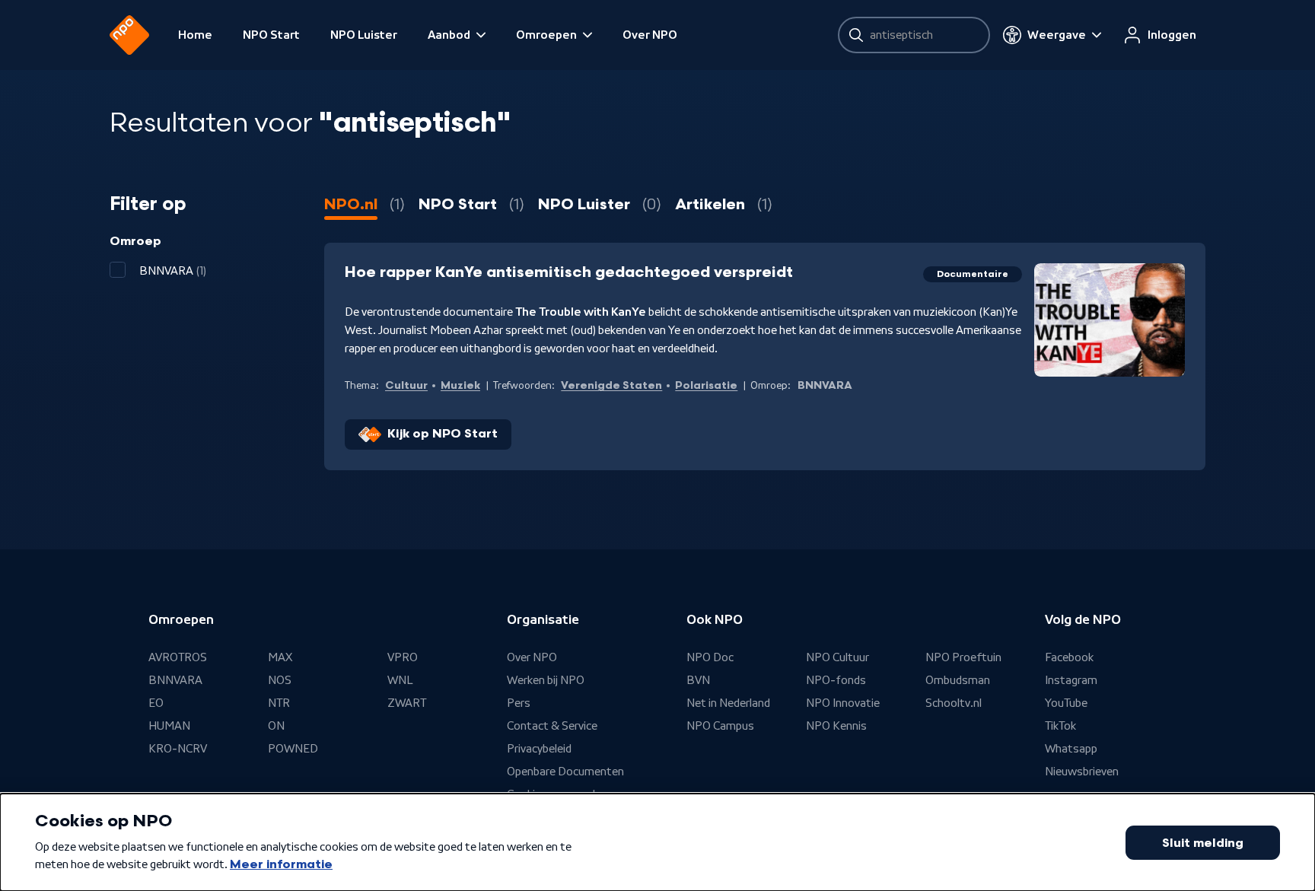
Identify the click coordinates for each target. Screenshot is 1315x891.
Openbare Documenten (565, 771)
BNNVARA (175, 680)
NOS (279, 680)
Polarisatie (706, 385)
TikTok (1060, 726)
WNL (400, 680)
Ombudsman (957, 680)
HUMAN (169, 726)
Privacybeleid (539, 749)
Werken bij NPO (545, 680)
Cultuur (406, 385)
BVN (698, 680)
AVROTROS (177, 657)
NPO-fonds (836, 680)
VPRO (402, 657)
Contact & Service (552, 726)
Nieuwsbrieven (1082, 771)
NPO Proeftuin (963, 657)
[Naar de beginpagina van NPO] (129, 35)
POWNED (293, 749)
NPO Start (271, 35)
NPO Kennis (836, 726)
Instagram (1071, 680)
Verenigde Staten (611, 385)
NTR (279, 703)
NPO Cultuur (837, 657)
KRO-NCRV (177, 749)
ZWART (406, 703)
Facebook (1069, 657)
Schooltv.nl (953, 703)
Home (195, 35)
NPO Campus (720, 726)
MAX (280, 657)
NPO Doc (710, 657)
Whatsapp (1071, 749)
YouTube (1066, 703)
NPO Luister (363, 35)
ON (276, 726)
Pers (518, 703)
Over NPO (649, 35)
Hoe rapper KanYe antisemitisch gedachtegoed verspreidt (569, 272)
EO (156, 703)
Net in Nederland (728, 703)
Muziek (460, 385)
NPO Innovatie (843, 703)
